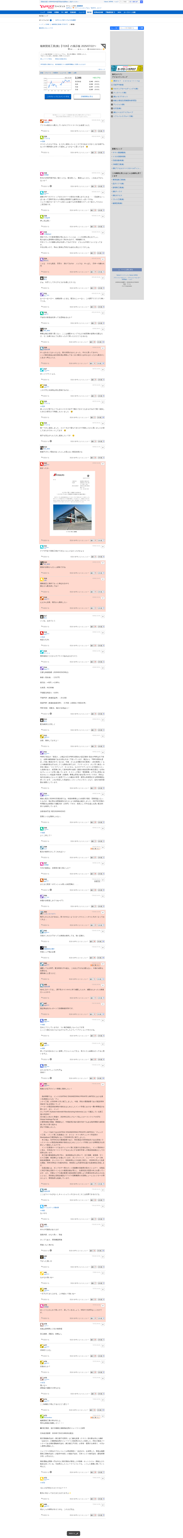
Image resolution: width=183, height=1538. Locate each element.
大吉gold (47, 217)
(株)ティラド (117, 191)
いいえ (101, 131)
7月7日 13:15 (96, 1288)
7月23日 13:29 (96, 963)
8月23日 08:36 (96, 120)
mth (45, 580)
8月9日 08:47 (96, 328)
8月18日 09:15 (96, 232)
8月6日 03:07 (96, 735)
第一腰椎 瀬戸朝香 (135, 1)
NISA (119, 12)
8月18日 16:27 (96, 191)
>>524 (42, 406)
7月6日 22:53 (96, 1399)
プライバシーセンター (134, 277)
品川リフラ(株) (118, 183)
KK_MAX (47, 330)
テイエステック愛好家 (51, 1207)
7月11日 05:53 (96, 1205)
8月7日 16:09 (96, 385)
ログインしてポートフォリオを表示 (65, 20)
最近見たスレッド (45, 28)
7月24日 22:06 (96, 930)
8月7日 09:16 (96, 423)
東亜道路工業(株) (119, 180)
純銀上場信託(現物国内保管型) (124, 100)
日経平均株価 (118, 85)
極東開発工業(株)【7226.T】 (60, 24)
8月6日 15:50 (96, 562)
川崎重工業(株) (118, 164)
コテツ (46, 1226)
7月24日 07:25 (96, 947)
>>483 (42, 1210)
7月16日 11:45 (96, 1043)
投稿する (72, 1533)
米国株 (56, 12)
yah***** (46, 737)
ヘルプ (116, 1)
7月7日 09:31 (96, 1361)
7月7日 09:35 (96, 1345)
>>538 (42, 141)
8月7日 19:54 (96, 369)
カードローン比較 (130, 12)
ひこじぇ (47, 653)
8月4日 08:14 (96, 846)
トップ (42, 12)
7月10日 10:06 (96, 1256)
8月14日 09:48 (96, 277)
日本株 (49, 12)
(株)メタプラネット (120, 96)
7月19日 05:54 (96, 984)
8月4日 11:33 (96, 827)
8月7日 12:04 (96, 401)
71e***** (46, 371)
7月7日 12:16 (96, 1305)
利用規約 (124, 279)
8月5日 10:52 (96, 751)
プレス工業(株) (118, 199)
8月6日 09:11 (96, 719)
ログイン (69, 8)
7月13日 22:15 (96, 1189)
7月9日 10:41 (96, 1272)
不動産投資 (109, 12)
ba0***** (46, 932)
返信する (46, 131)
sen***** (46, 1274)
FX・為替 (64, 12)
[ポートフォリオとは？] (51, 20)
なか (45, 848)
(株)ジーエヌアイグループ (123, 112)
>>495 (42, 1025)
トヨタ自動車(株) (119, 156)
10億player (47, 234)
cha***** (46, 599)
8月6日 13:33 (96, 632)
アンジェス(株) (119, 104)
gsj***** (46, 881)
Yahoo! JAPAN (108, 1)
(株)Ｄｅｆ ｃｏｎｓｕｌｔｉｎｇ (126, 81)
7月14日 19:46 (96, 1083)
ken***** (46, 1479)
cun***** (46, 1379)
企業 (74, 73)
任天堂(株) (117, 108)
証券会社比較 (98, 12)
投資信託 (73, 12)
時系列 (55, 73)
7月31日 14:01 (96, 895)
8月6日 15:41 (96, 597)
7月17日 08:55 (96, 1003)
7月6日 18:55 (96, 1477)
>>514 (42, 637)
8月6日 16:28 (96, 463)
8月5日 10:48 (96, 793)
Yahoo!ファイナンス (122, 275)
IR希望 (46, 175)
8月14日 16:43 (96, 258)
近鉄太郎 (47, 349)
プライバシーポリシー (120, 277)
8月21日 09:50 (96, 136)
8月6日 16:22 (96, 546)
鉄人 (45, 279)
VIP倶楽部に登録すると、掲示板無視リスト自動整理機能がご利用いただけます (63, 64)
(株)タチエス (117, 195)
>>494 (42, 1048)
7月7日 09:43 (96, 1323)
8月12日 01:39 (96, 293)
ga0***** (46, 465)
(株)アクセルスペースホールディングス (128, 168)
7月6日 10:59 (96, 1504)
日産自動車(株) (118, 160)
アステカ (47, 138)
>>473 (42, 1383)
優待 (69, 73)
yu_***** (46, 295)
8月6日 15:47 (96, 578)
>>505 (42, 833)
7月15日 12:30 (96, 1065)
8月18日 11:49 (96, 215)
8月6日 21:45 (96, 447)
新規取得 (80, 6)
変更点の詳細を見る (61, 59)
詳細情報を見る (87, 96)
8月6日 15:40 (96, 615)
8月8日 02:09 (96, 347)
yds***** (46, 387)
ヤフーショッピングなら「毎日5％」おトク (88, 8)
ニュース (82, 12)
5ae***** (46, 1401)
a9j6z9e (46, 122)
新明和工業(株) (118, 187)
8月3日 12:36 (96, 863)
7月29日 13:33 (96, 911)
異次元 (46, 260)
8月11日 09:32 (96, 312)
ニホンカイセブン (50, 914)
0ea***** (46, 669)
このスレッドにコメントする (58, 96)
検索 (141, 1)
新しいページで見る (46, 59)
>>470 (42, 1483)
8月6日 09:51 (96, 667)
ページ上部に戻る (127, 269)
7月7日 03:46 (96, 1377)
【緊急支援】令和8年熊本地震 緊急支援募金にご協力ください (59, 1)
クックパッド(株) (119, 93)
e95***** (46, 1085)
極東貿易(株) (117, 203)
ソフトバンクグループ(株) (123, 116)
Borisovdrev (48, 1417)
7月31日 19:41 (96, 879)
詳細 (41, 73)
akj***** (46, 193)
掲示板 (89, 12)
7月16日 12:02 (96, 1019)
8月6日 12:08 (96, 651)
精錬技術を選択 (49, 949)
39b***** (46, 1021)
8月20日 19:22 (96, 173)
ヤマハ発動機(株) (119, 152)
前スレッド (101, 69)
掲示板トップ (43, 16)
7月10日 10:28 (96, 1224)
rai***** (46, 314)
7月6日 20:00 (96, 1415)
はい (94, 131)
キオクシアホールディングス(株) (125, 89)
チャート (48, 73)
